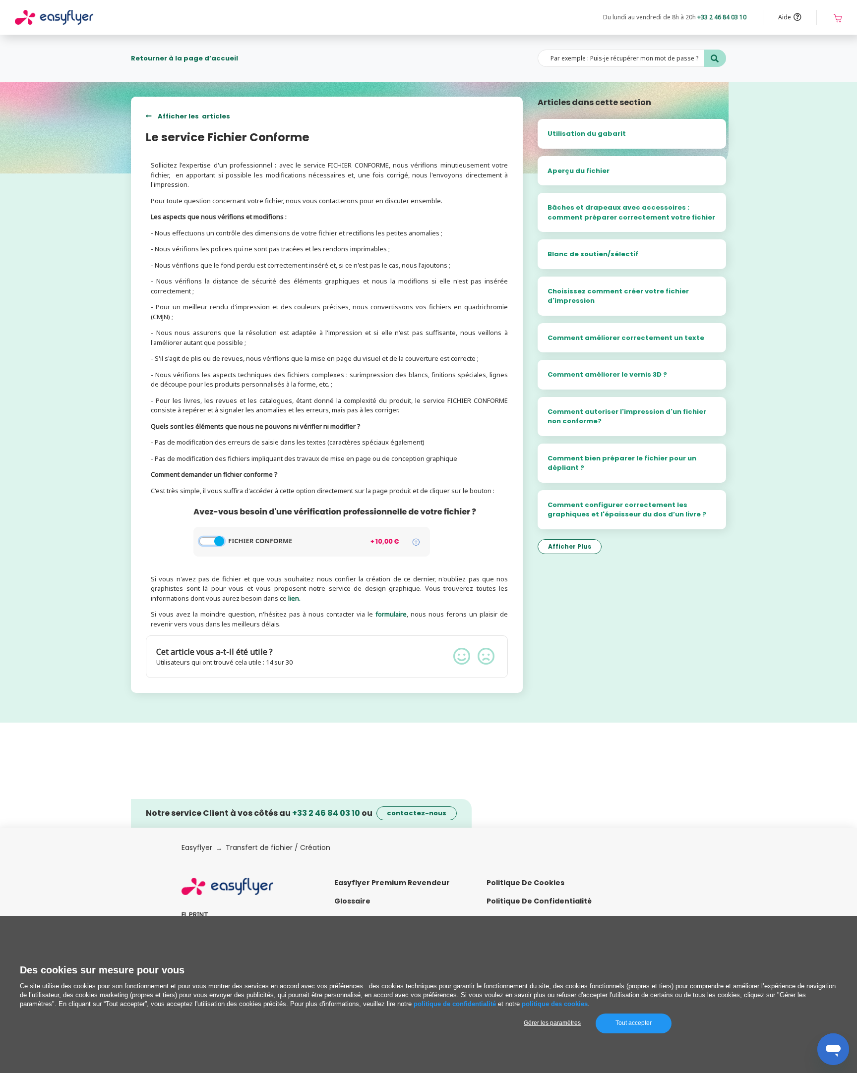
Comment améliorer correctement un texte (626, 337)
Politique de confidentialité (539, 901)
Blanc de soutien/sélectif (593, 254)
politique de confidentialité (455, 1004)
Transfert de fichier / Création (278, 847)
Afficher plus (569, 546)
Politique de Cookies (525, 883)
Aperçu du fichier (579, 170)
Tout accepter (633, 1022)
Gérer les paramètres (552, 1022)
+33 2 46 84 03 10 (721, 17)
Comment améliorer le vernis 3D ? (607, 374)
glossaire (352, 901)
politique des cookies (555, 1004)
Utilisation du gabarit (587, 133)
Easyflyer (197, 847)
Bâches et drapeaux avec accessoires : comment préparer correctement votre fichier (631, 212)
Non (486, 656)
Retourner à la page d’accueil (184, 58)
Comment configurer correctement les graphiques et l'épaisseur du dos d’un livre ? (627, 509)
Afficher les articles (193, 116)
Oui (461, 656)
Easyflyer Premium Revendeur (392, 883)
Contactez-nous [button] (416, 813)
